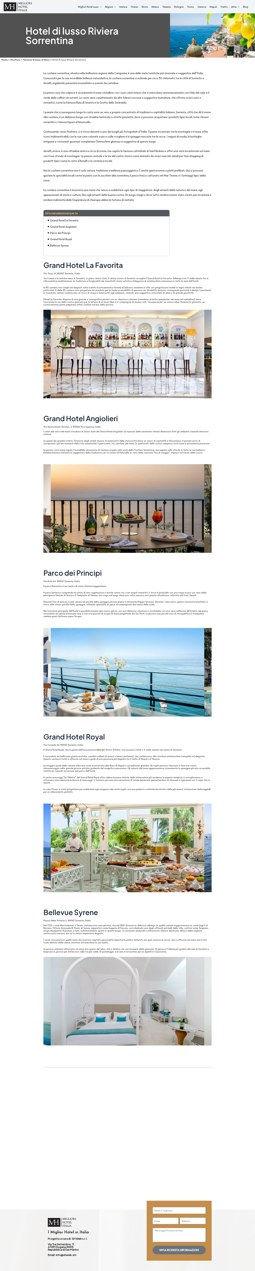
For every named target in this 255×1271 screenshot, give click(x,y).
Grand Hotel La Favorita (64, 220)
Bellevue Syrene (59, 245)
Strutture (15, 59)
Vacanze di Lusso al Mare (36, 59)
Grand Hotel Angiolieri (63, 226)
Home (4, 59)
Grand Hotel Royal (61, 239)
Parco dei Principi (60, 233)
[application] (100, 6)
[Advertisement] (127, 1126)
